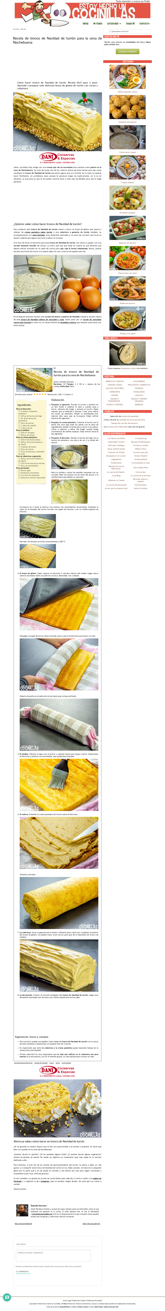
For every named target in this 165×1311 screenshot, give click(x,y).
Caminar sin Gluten (116, 452)
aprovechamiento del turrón (23, 1063)
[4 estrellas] (42, 394)
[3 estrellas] (40, 394)
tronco (51, 1063)
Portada (16, 29)
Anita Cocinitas (140, 488)
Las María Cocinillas (116, 438)
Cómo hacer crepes (127, 152)
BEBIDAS (139, 405)
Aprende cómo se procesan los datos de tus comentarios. (63, 1266)
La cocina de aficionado (116, 485)
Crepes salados (127, 182)
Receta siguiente (91, 1224)
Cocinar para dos (140, 452)
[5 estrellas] (45, 394)
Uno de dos (141, 472)
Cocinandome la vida (141, 463)
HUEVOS (139, 395)
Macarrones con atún (127, 273)
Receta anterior (23, 1224)
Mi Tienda (97, 23)
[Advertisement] (57, 62)
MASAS (114, 395)
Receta (23, 29)
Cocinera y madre (140, 445)
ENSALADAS (139, 392)
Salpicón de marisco (127, 243)
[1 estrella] (34, 394)
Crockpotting (140, 438)
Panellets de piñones (127, 122)
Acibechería (116, 463)
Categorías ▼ (114, 23)
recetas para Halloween (117, 427)
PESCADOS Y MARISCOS (139, 385)
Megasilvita (116, 459)
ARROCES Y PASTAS (115, 381)
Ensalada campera (127, 213)
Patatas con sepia (127, 334)
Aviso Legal (67, 1300)
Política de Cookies (79, 1300)
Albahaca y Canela (116, 480)
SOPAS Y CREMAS (115, 405)
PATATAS (139, 388)
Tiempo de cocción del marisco (124, 423)
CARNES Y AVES (115, 385)
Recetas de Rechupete (140, 442)
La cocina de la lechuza (141, 476)
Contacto (144, 23)
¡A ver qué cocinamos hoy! (116, 488)
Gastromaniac (141, 485)
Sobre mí (130, 23)
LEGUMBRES (139, 381)
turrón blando (66, 1063)
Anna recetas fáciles (116, 449)
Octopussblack (140, 459)
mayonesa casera (128, 368)
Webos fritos (140, 449)
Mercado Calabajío (116, 445)
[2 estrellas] (37, 394)
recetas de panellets (130, 416)
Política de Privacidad (94, 1300)
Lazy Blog (116, 476)
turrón (58, 1063)
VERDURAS (115, 392)
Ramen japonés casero (127, 92)
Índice (85, 23)
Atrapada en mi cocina (116, 456)
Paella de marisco (127, 303)
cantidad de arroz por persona (132, 420)
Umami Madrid (140, 456)
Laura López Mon (140, 468)
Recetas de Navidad (40, 1063)
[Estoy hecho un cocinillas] (82, 13)
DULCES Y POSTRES (115, 388)
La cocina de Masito (116, 472)
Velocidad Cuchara (116, 442)
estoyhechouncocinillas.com (42, 1214)
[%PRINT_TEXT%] (55, 368)
